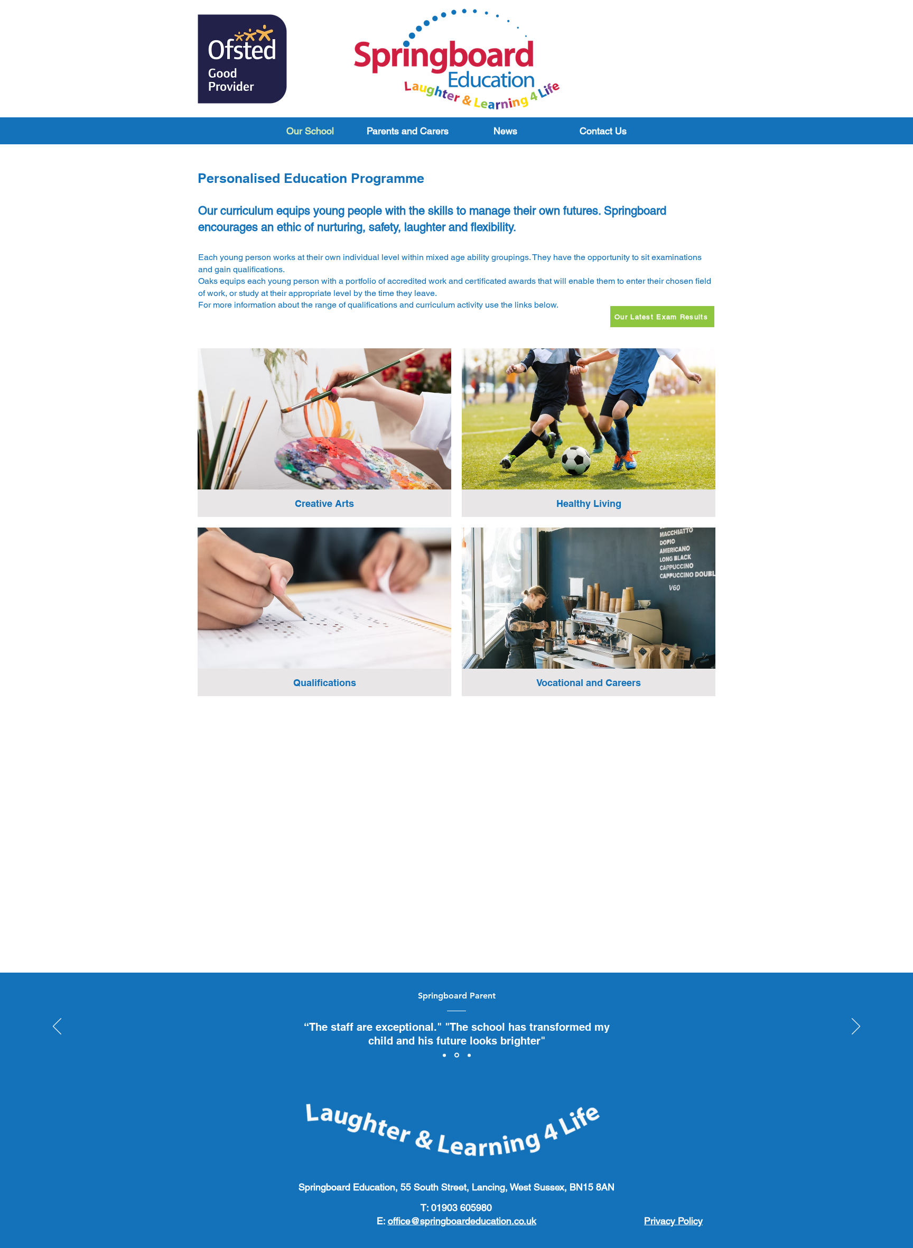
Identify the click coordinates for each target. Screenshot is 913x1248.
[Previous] (57, 1027)
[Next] (856, 1027)
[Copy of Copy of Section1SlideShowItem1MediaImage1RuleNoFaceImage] (469, 1055)
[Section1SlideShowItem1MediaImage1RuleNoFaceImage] (444, 1055)
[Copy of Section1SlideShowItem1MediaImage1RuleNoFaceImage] (456, 1055)
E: (456, 1220)
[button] (407, 131)
